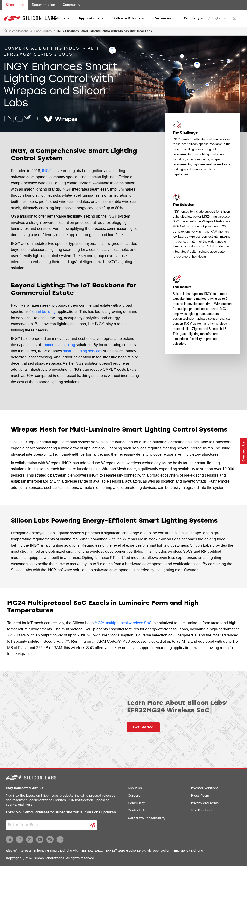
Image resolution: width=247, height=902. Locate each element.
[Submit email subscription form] (92, 825)
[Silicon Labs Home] (5, 31)
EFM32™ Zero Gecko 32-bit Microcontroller (138, 851)
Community (71, 4)
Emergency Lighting (188, 851)
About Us (135, 788)
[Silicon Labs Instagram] (19, 839)
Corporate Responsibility (146, 818)
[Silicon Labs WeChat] (50, 839)
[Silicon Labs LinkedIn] (9, 839)
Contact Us (136, 810)
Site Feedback (202, 810)
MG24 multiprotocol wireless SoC (123, 623)
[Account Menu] (235, 19)
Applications (20, 31)
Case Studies (43, 31)
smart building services (82, 351)
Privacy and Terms (205, 803)
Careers (134, 795)
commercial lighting (58, 345)
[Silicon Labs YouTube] (39, 839)
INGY (46, 171)
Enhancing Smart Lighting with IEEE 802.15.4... (68, 851)
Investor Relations (204, 788)
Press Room (200, 795)
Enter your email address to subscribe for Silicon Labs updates (61, 812)
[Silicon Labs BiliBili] (60, 839)
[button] (243, 451)
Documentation (43, 4)
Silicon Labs (15, 4)
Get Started (143, 727)
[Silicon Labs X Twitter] (29, 839)
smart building (44, 312)
